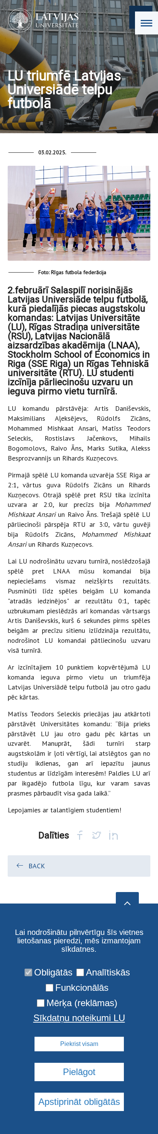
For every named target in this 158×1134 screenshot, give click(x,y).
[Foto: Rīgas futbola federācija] (79, 216)
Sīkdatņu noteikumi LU (79, 1018)
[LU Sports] (41, 20)
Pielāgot (79, 1072)
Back (36, 865)
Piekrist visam (79, 1044)
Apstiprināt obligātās (79, 1101)
